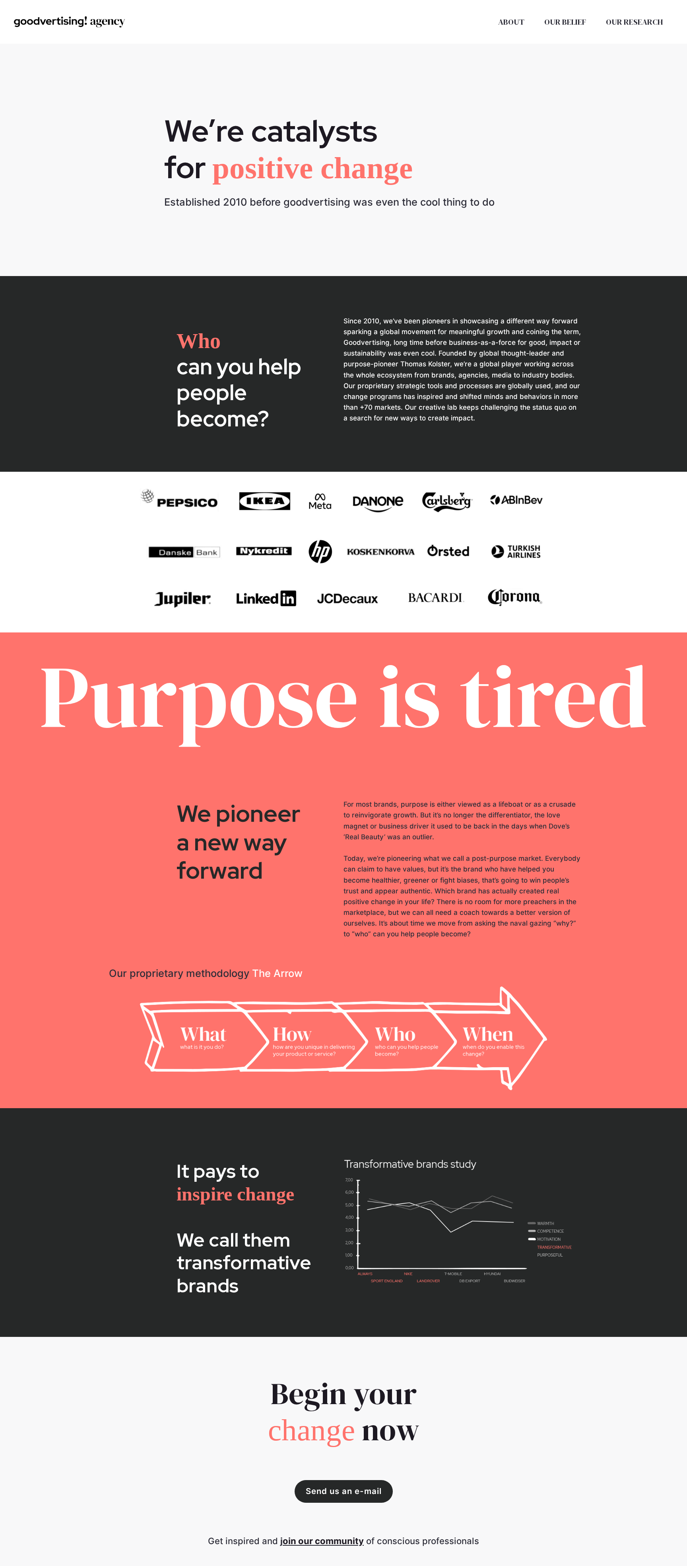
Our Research (634, 21)
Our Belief (565, 21)
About (511, 21)
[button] (344, 1491)
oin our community (323, 1541)
